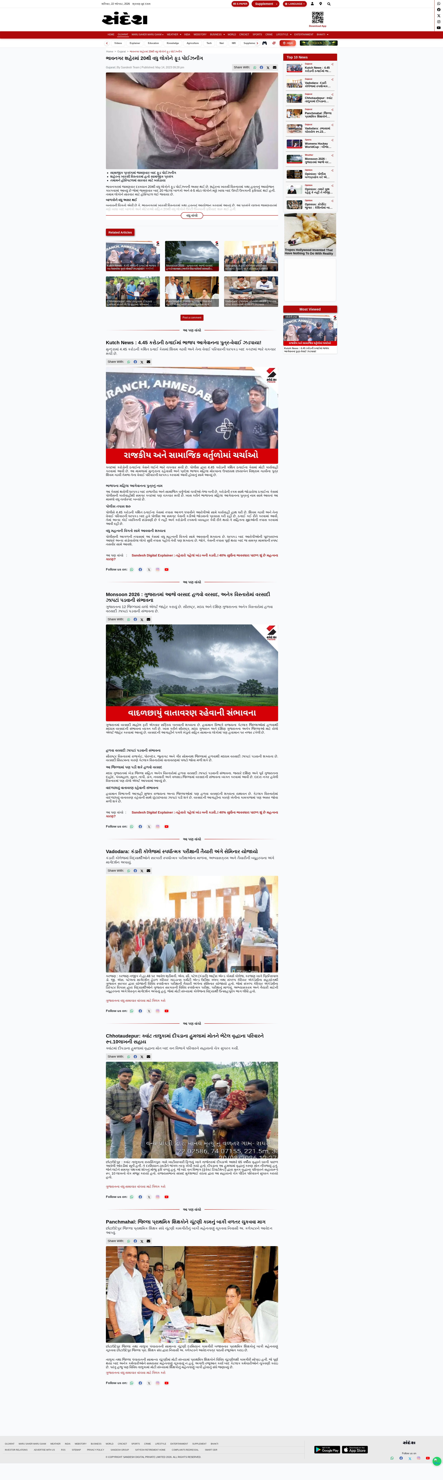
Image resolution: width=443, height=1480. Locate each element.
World (232, 34)
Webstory (200, 34)
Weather (172, 34)
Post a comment (192, 317)
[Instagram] (439, 22)
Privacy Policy (95, 1450)
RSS (63, 1450)
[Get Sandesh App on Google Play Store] (327, 1449)
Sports (257, 34)
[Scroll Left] (106, 43)
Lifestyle (282, 34)
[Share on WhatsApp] (437, 1461)
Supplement (264, 4)
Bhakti (321, 34)
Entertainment (303, 34)
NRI (234, 43)
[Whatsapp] (439, 3)
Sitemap (76, 1450)
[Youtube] (439, 28)
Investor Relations (16, 1450)
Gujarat (123, 34)
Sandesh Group (120, 1450)
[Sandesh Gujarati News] (129, 18)
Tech (209, 43)
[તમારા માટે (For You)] (274, 43)
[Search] (329, 4)
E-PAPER (242, 3)
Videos (118, 43)
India (187, 34)
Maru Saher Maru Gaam (146, 34)
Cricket (244, 34)
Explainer (135, 43)
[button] (173, 34)
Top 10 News (297, 57)
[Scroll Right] (257, 43)
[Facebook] (439, 9)
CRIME (269, 34)
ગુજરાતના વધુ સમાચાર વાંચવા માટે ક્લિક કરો (135, 1000)
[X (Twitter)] (268, 67)
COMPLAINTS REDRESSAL (185, 1450)
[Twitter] (439, 15)
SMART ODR (211, 1450)
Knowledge (173, 43)
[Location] (320, 4)
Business (216, 34)
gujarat (121, 51)
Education (153, 43)
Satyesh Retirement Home (150, 1450)
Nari (222, 43)
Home (111, 34)
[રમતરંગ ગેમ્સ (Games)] (264, 43)
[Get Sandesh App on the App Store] (355, 1449)
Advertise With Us (44, 1450)
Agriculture (193, 43)
